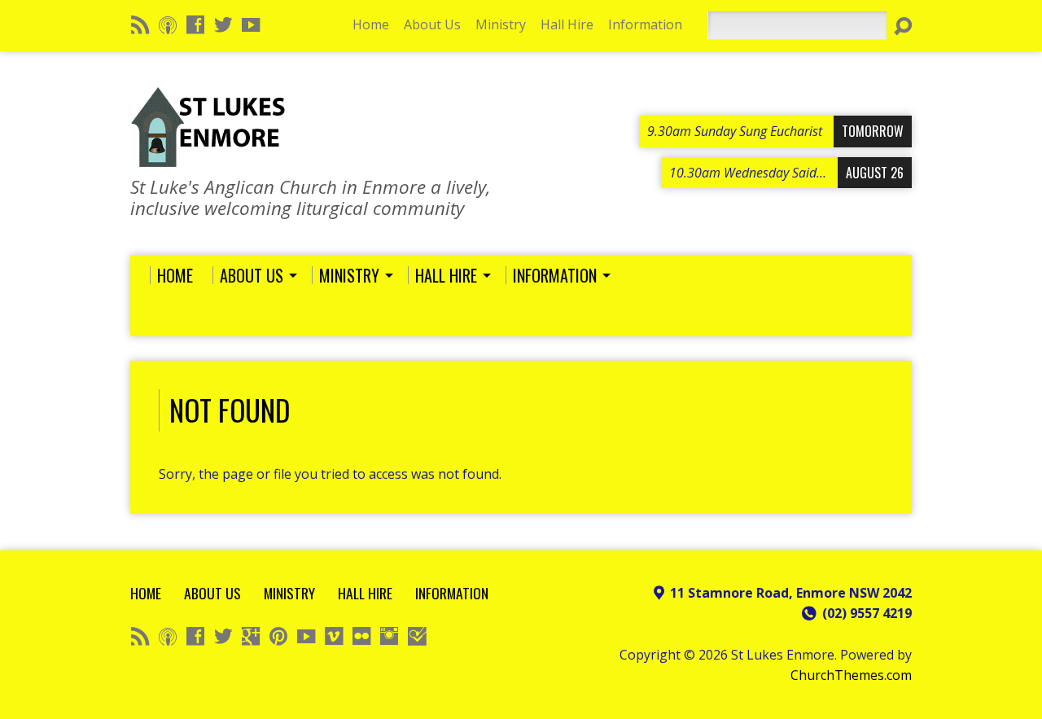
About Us (432, 24)
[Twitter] (223, 24)
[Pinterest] (278, 636)
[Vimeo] (334, 636)
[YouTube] (251, 24)
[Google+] (251, 636)
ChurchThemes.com (851, 675)
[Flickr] (361, 636)
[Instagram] (389, 636)
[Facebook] (195, 24)
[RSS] (140, 24)
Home (370, 24)
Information (645, 24)
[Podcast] (168, 24)
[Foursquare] (417, 636)
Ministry (500, 24)
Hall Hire (567, 24)
